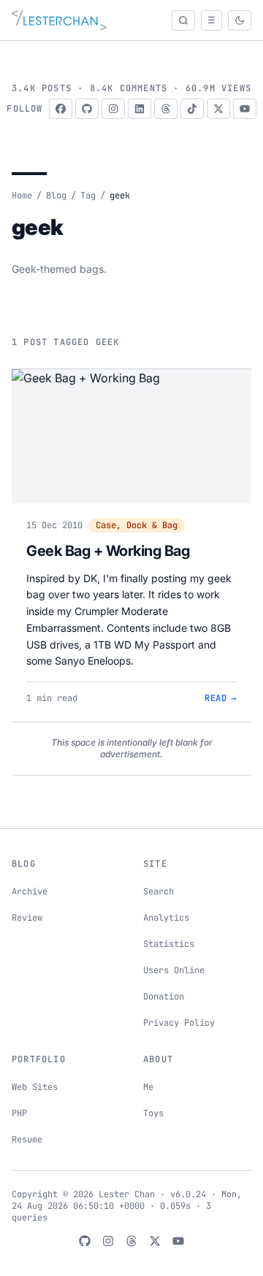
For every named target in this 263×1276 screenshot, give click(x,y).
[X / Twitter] (218, 108)
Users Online (174, 970)
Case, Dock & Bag (137, 525)
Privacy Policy (179, 1023)
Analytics (166, 918)
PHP (19, 1113)
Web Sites (35, 1087)
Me (148, 1087)
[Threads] (166, 108)
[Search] (183, 20)
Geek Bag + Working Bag (107, 551)
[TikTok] (192, 108)
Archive (29, 891)
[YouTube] (244, 108)
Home (22, 195)
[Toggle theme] (239, 20)
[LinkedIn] (139, 108)
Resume (27, 1139)
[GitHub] (87, 108)
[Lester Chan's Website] (59, 20)
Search (158, 891)
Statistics (168, 944)
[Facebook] (60, 108)
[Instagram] (113, 108)
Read (221, 698)
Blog (56, 195)
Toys (153, 1113)
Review (27, 918)
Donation (163, 996)
